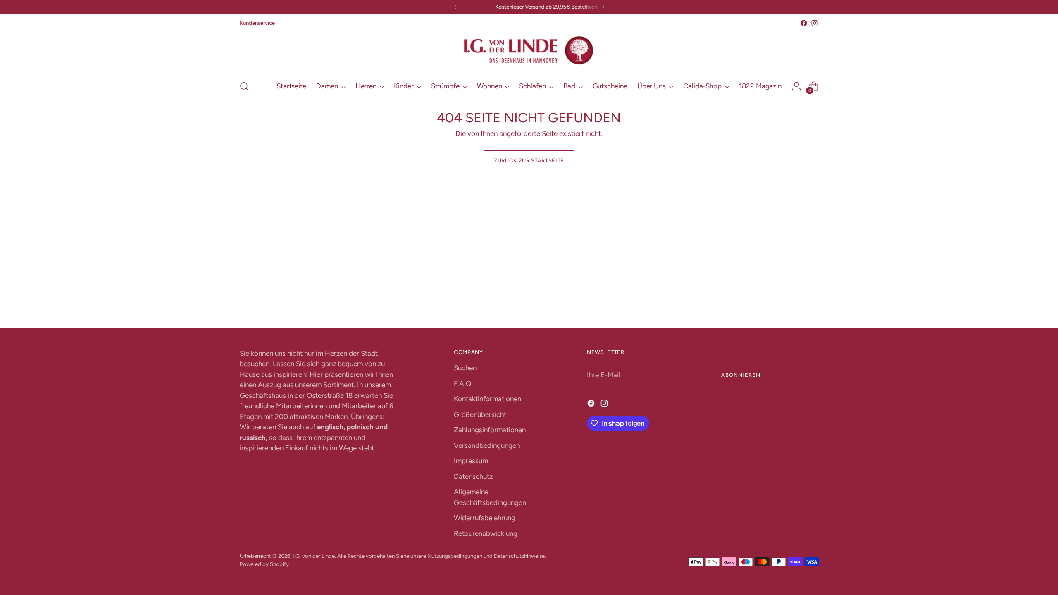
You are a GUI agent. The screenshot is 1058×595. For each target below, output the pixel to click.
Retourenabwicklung (485, 533)
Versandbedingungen (487, 445)
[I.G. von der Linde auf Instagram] (814, 23)
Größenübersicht (480, 414)
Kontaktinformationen (487, 399)
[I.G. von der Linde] (529, 50)
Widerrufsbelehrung (484, 518)
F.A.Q (462, 383)
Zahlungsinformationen (490, 430)
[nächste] (603, 7)
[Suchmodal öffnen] (244, 86)
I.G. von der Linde (314, 555)
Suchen (465, 368)
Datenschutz (473, 476)
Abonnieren (740, 374)
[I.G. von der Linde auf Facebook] (804, 23)
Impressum (471, 461)
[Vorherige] (455, 7)
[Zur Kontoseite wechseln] (796, 86)
